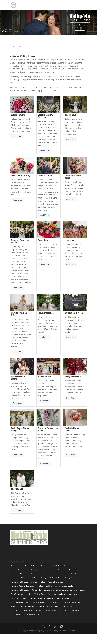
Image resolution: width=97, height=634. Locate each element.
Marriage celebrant (38, 570)
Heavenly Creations (46, 312)
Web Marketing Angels (36, 630)
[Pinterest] (55, 626)
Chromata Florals (45, 175)
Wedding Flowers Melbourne (21, 602)
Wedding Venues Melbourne (70, 610)
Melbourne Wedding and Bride (43, 578)
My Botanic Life (44, 376)
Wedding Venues (51, 610)
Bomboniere (15, 566)
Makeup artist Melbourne (20, 570)
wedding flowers (63, 598)
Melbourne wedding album (20, 578)
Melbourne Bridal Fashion (66, 570)
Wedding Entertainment (19, 598)
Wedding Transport (67, 606)
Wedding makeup (56, 602)
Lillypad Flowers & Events (19, 377)
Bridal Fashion (46, 566)
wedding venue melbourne (33, 610)
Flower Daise (43, 240)
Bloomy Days (70, 114)
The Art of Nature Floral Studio (48, 429)
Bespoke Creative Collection (45, 116)
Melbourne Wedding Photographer (23, 586)
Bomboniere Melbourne (30, 566)
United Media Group (68, 630)
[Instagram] (61, 626)
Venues (82, 590)
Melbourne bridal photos (19, 574)
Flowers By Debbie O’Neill (19, 314)
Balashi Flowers (18, 114)
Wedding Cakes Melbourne (57, 594)
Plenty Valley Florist (73, 376)
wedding (29, 594)
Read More (17, 136)
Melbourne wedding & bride (67, 574)
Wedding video (16, 614)
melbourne (51, 570)
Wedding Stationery (27, 606)
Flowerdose (70, 240)
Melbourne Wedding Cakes (65, 578)
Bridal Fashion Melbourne (63, 566)
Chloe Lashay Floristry (20, 175)
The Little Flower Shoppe (72, 429)
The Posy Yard (17, 488)
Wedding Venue (16, 610)
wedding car (73, 594)
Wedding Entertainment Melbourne (42, 598)
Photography (36, 590)
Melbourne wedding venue (20, 590)
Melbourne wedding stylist (64, 586)
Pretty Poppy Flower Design (20, 429)
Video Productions (17, 594)
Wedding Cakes (39, 594)
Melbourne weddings (45, 586)
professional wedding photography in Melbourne (60, 590)
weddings (14, 606)
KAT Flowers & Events (74, 312)
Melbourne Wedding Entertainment (52, 582)
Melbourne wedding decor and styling (24, 582)
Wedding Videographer (32, 614)
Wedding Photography (72, 602)
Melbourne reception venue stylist (42, 574)
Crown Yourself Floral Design (74, 176)
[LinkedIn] (49, 626)
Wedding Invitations (40, 602)
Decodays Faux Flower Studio (20, 241)
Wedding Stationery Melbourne (47, 606)
